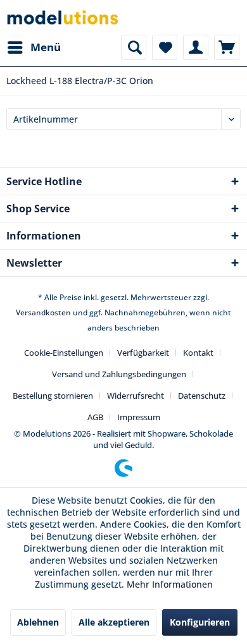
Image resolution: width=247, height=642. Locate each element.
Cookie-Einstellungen (63, 352)
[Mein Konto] (195, 47)
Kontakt (198, 352)
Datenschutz (201, 395)
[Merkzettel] (164, 47)
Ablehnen (38, 622)
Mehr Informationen (170, 584)
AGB (95, 417)
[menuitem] (33, 47)
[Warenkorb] (226, 47)
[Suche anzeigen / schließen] (133, 47)
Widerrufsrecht (135, 395)
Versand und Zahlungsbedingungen (119, 374)
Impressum (138, 417)
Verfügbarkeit (143, 352)
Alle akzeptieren (114, 622)
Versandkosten (43, 312)
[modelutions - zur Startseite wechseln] (63, 17)
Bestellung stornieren (53, 395)
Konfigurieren (200, 622)
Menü (45, 47)
